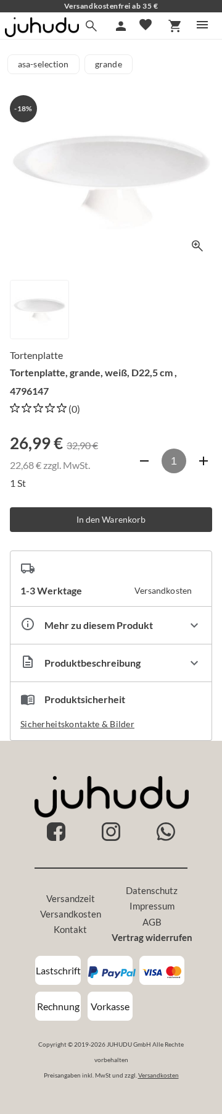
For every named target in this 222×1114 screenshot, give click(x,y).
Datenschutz (152, 890)
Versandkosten (70, 913)
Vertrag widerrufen (152, 937)
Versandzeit (70, 898)
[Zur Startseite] (42, 33)
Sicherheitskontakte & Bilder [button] (77, 724)
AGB (152, 921)
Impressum (152, 905)
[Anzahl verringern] (144, 461)
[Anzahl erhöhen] (203, 461)
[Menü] (202, 24)
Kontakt (70, 929)
